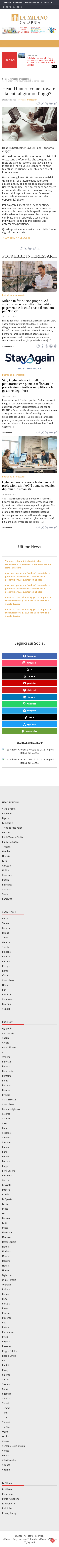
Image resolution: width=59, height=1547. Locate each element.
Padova (6, 1289)
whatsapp (31, 703)
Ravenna (6, 1346)
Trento (5, 937)
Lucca (5, 1227)
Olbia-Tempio (9, 1279)
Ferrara (6, 1161)
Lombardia (7, 823)
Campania (7, 875)
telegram (31, 710)
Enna (4, 1151)
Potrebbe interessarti (27, 100)
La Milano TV (46, 2)
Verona (5, 1455)
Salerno (6, 1374)
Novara (5, 1265)
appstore (31, 724)
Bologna (6, 951)
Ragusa (6, 1341)
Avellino (6, 1056)
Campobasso (8, 980)
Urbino (5, 1436)
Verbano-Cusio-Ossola (13, 1446)
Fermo (5, 1156)
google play (31, 731)
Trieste (5, 947)
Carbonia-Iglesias (11, 1109)
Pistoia (5, 1327)
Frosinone (7, 1175)
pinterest (31, 690)
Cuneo (5, 1147)
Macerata (7, 1232)
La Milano (7, 2)
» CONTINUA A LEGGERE (16, 237)
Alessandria (8, 1033)
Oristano (6, 1284)
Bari (4, 989)
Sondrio (6, 1398)
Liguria (5, 818)
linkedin (31, 697)
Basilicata (7, 884)
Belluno (6, 1066)
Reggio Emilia (9, 1355)
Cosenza (6, 1132)
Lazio (4, 860)
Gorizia (5, 1180)
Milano (5, 932)
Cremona (6, 1137)
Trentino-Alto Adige (12, 827)
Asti (4, 1052)
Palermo (6, 1004)
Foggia (5, 1166)
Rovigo (5, 1370)
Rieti (4, 1360)
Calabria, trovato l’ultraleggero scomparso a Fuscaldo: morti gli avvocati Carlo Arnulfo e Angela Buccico (28, 600)
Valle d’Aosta (8, 808)
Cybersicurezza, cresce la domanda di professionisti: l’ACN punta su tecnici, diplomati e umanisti (29, 485)
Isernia (5, 1194)
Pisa (4, 1322)
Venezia (6, 942)
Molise (5, 870)
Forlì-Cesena (8, 1170)
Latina (5, 1204)
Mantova (6, 1237)
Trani (4, 1417)
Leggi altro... (8, 527)
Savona (6, 1384)
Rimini (5, 1365)
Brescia (6, 1090)
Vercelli (6, 1450)
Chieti (5, 1123)
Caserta (6, 1113)
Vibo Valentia (9, 1460)
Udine (5, 1431)
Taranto (6, 1403)
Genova (6, 928)
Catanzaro (7, 999)
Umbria (6, 856)
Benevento (7, 1071)
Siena (5, 1389)
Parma (5, 1294)
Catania (6, 1118)
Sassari (5, 1379)
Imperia (6, 1189)
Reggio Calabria (10, 1351)
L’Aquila (6, 975)
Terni (4, 1412)
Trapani (6, 1422)
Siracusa (6, 1393)
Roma (5, 970)
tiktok (31, 717)
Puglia (5, 879)
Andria (5, 1037)
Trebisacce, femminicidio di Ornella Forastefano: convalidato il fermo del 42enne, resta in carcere (28, 564)
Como (5, 1128)
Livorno (6, 1218)
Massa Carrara (9, 1241)
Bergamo (6, 1075)
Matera (5, 1246)
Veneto (6, 832)
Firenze (6, 956)
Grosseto (6, 1185)
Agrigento (7, 1028)
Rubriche (7, 1508)
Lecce (5, 1208)
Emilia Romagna (10, 842)
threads (31, 676)
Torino (5, 923)
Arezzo (5, 1042)
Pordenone (8, 1332)
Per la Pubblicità (32, 2)
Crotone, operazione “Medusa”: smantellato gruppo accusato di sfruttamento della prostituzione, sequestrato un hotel (27, 576)
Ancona (6, 961)
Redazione (17, 2)
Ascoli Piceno (9, 1047)
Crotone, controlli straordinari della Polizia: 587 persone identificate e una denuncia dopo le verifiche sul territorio (42, 61)
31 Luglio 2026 (10, 494)
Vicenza (6, 1464)
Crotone (6, 1142)
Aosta (5, 918)
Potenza (6, 994)
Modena (6, 1251)
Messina (6, 1260)
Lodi (4, 1223)
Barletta (6, 1061)
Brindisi (6, 1094)
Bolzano (6, 1085)
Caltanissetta (9, 1099)
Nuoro (5, 1270)
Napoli (5, 985)
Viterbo (6, 1469)
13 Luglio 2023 (10, 100)
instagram (31, 662)
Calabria (6, 889)
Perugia (6, 966)
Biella (5, 1080)
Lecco (5, 1213)
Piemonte (7, 813)
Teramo (6, 1408)
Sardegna (7, 898)
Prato (5, 1336)
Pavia (4, 1298)
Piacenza (6, 1317)
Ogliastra (6, 1275)
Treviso (6, 1427)
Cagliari (6, 1008)
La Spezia (7, 1199)
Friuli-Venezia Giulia (12, 837)
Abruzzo (6, 865)
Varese (5, 1441)
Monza (5, 1256)
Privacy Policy (9, 1513)
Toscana (6, 846)
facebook (31, 656)
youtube (31, 683)
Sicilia (5, 894)
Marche (6, 851)
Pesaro (5, 1308)
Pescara (6, 1313)
